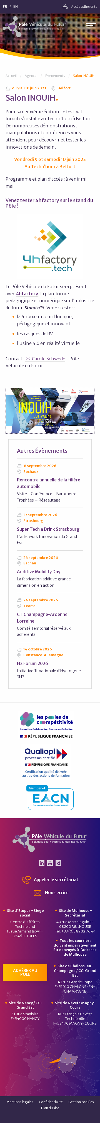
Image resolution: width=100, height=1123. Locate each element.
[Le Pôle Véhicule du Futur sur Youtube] (50, 863)
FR (5, 7)
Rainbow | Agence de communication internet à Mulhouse (50, 1117)
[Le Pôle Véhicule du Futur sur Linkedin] (42, 863)
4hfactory (27, 293)
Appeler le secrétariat (55, 879)
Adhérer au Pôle (25, 972)
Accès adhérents (84, 6)
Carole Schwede (48, 358)
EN (15, 7)
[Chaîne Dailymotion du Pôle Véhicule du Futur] (58, 863)
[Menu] (91, 27)
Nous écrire (56, 892)
